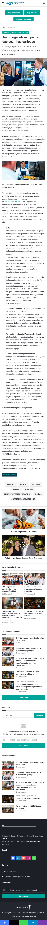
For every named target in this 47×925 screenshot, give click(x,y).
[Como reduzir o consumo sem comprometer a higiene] (8, 675)
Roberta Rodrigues (11, 51)
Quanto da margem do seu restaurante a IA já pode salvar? (34, 613)
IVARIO (17, 489)
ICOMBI (36, 484)
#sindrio (11, 484)
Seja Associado (14, 13)
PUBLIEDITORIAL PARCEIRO (17, 494)
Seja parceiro (32, 13)
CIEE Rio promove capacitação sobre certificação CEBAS (9, 589)
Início (6, 27)
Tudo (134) (23, 697)
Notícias (12, 27)
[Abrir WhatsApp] (41, 919)
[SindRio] (15, 3)
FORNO (24, 484)
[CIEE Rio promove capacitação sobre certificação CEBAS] (12, 579)
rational (39, 494)
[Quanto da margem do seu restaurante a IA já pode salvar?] (34, 603)
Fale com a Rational (9, 474)
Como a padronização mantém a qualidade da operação (33, 589)
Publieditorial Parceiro (20, 32)
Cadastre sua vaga (23, 19)
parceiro (30, 489)
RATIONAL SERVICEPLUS (24, 499)
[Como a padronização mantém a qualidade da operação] (34, 579)
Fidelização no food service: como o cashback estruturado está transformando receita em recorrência (12, 615)
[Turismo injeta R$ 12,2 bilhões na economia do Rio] (8, 809)
